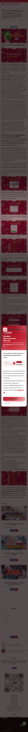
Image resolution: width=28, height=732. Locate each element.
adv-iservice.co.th (7, 344)
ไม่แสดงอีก (7, 403)
